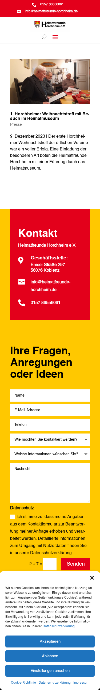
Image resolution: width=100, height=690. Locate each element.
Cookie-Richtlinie (23, 682)
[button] (92, 577)
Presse (16, 125)
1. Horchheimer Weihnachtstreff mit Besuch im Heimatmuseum (49, 116)
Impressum (81, 682)
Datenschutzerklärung (59, 626)
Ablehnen (50, 656)
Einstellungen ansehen (50, 671)
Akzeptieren (50, 641)
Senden (76, 564)
